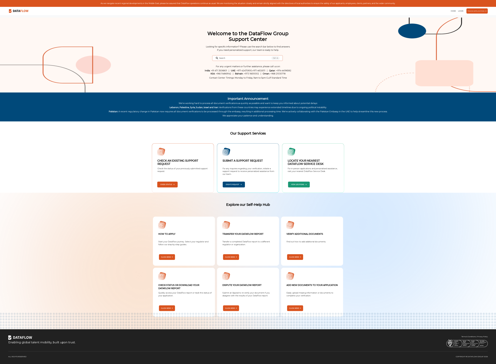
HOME (453, 11)
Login (460, 11)
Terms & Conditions (468, 337)
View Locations (297, 184)
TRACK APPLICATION (476, 11)
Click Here (166, 257)
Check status (166, 184)
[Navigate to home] (18, 11)
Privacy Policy (482, 337)
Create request (232, 184)
